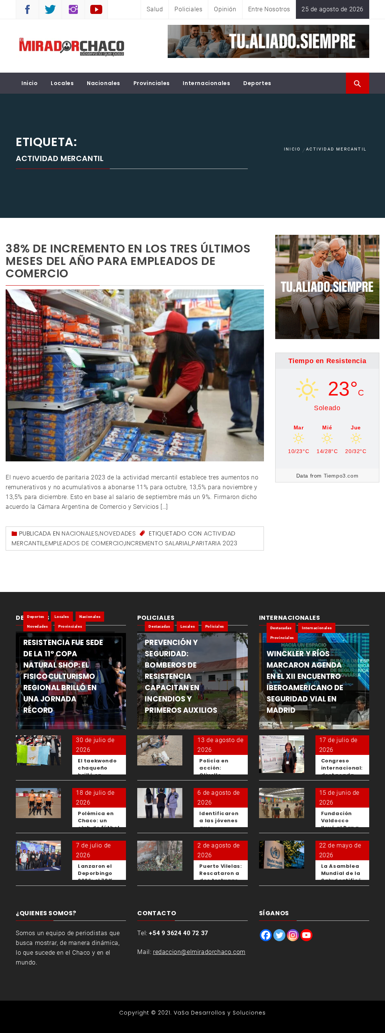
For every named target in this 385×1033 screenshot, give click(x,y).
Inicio (29, 83)
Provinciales (151, 83)
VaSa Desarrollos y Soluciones (220, 1012)
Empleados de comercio (84, 543)
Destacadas (159, 626)
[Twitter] (279, 935)
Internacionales (206, 83)
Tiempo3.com (341, 476)
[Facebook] (266, 935)
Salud (155, 9)
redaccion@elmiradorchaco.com (199, 951)
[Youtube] (306, 935)
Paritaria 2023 (214, 543)
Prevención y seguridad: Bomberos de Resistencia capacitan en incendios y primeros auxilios (181, 676)
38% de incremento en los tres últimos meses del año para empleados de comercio (128, 260)
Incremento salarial (157, 543)
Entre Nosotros (269, 9)
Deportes (257, 83)
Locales (62, 83)
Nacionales (103, 83)
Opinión (225, 9)
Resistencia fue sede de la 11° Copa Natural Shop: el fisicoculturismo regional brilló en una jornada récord (63, 676)
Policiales (188, 9)
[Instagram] (293, 935)
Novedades (118, 533)
